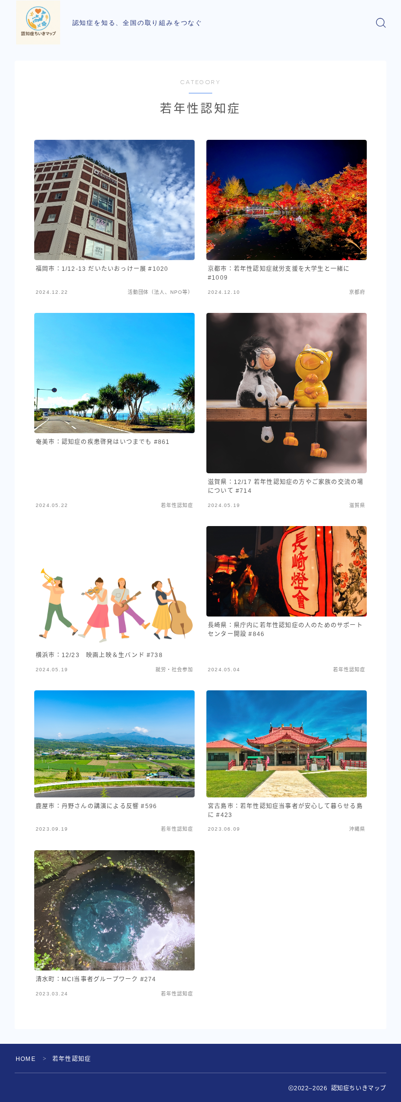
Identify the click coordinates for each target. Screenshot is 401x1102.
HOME (26, 1059)
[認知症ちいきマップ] (38, 22)
